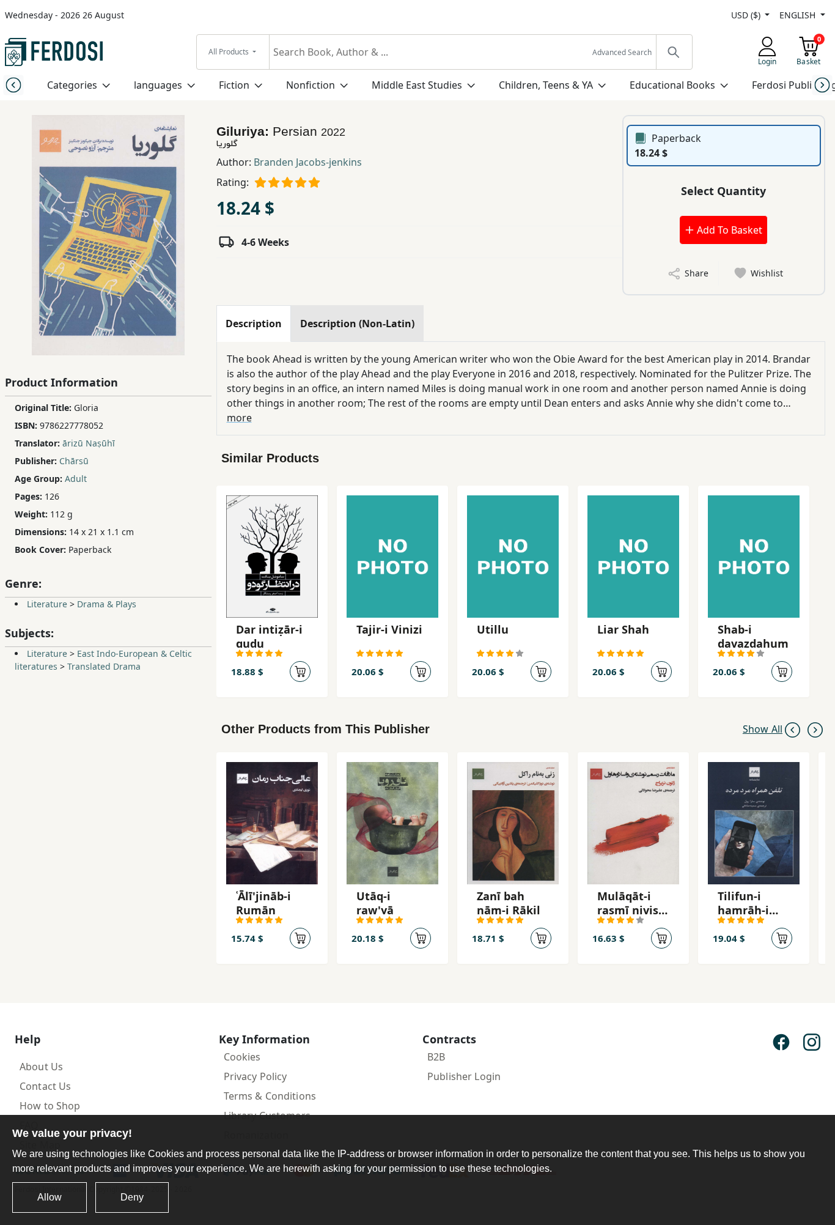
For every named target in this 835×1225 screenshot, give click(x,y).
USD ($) (747, 15)
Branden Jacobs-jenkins (308, 162)
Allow (49, 1197)
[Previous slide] (13, 85)
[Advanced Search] (673, 52)
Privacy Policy (255, 1076)
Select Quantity (723, 190)
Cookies (242, 1057)
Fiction (234, 85)
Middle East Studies (417, 85)
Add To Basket (728, 230)
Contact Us (45, 1086)
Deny (132, 1197)
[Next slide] (822, 85)
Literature (47, 604)
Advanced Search (622, 52)
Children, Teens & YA (546, 85)
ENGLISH (798, 15)
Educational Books (672, 85)
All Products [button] (229, 51)
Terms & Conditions (270, 1096)
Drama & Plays (106, 604)
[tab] (253, 323)
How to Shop (50, 1105)
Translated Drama (104, 666)
